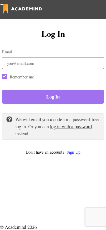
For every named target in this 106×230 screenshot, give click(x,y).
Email (7, 52)
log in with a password (71, 126)
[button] (53, 152)
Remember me (22, 77)
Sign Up (73, 152)
